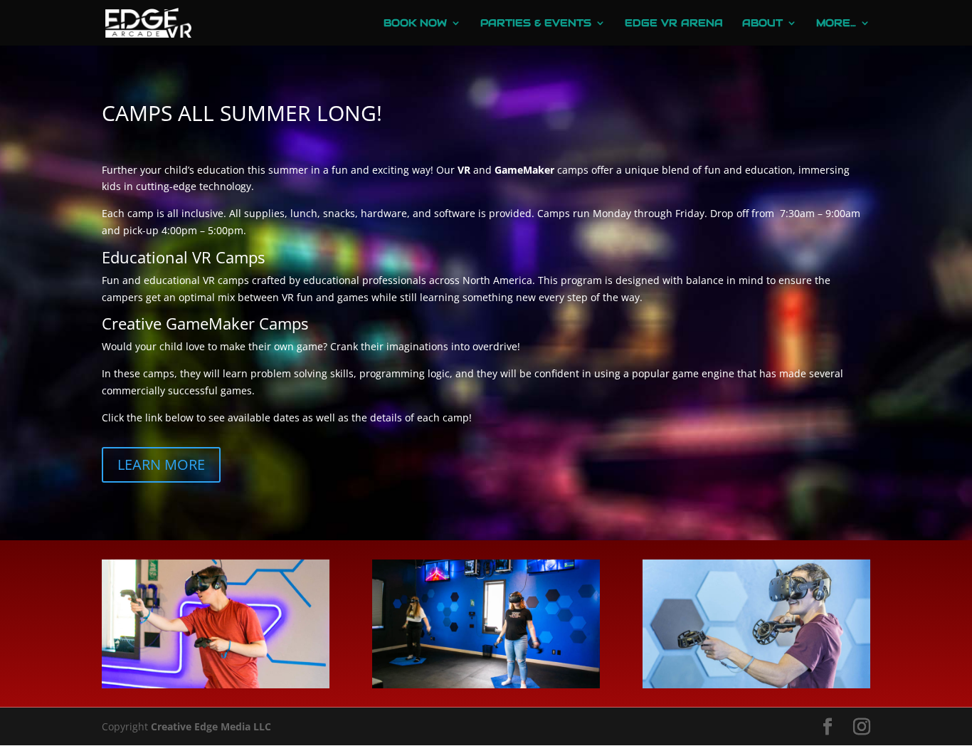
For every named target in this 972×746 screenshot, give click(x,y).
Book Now (415, 23)
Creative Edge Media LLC (211, 726)
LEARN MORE (161, 464)
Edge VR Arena (674, 23)
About (762, 23)
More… (836, 23)
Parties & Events (535, 23)
